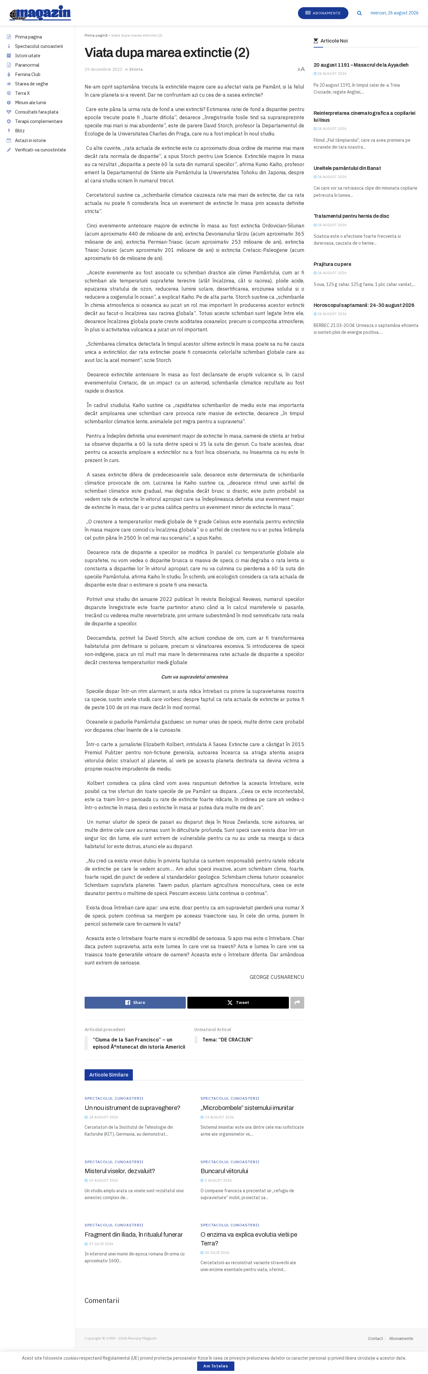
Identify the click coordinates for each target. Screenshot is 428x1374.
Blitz (20, 131)
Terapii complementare (39, 121)
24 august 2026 (331, 73)
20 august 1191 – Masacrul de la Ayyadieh (361, 65)
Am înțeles (215, 1366)
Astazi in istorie (30, 140)
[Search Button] (359, 13)
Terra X (22, 93)
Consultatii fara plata (36, 112)
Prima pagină (96, 35)
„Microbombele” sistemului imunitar (247, 1107)
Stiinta (136, 69)
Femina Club (27, 74)
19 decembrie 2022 (103, 69)
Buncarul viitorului (224, 1171)
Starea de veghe (31, 84)
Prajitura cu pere (332, 264)
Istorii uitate (27, 56)
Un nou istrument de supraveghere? (132, 1107)
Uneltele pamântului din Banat (347, 168)
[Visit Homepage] (46, 13)
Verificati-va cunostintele (40, 150)
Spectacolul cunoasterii (39, 46)
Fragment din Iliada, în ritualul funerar (134, 1234)
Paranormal (27, 65)
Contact (375, 1338)
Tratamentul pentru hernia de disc (351, 216)
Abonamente (326, 13)
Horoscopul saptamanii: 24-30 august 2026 (364, 305)
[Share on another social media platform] (297, 1003)
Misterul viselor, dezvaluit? (120, 1171)
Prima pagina (28, 37)
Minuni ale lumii (30, 102)
